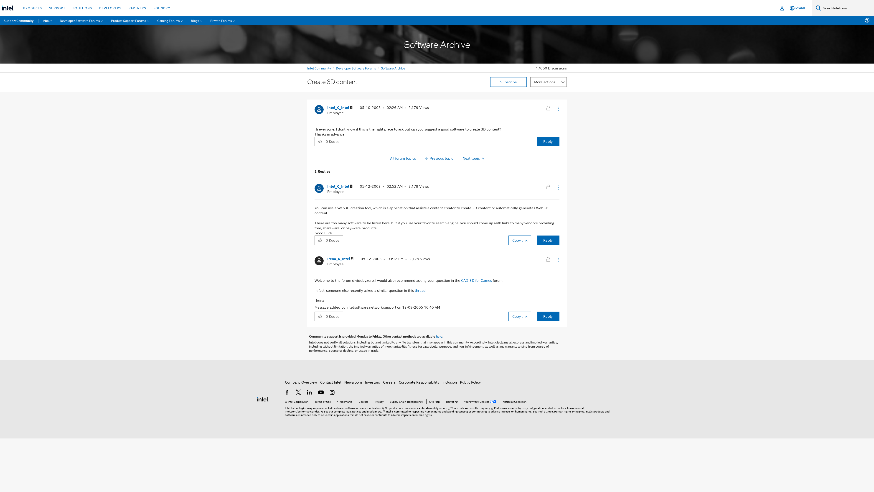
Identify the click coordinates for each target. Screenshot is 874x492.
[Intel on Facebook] (287, 392)
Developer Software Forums (356, 68)
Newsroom (353, 382)
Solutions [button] (82, 7)
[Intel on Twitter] (298, 392)
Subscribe (508, 82)
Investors (372, 382)
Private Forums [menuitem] (221, 20)
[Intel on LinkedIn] (309, 392)
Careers (389, 382)
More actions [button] (544, 82)
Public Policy (470, 382)
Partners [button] (137, 7)
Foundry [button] (161, 7)
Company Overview (301, 382)
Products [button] (32, 7)
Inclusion (449, 382)
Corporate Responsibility (419, 382)
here (439, 336)
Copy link (519, 240)
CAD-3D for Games (476, 280)
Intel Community (319, 68)
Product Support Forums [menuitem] (128, 20)
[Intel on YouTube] (321, 392)
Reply (548, 141)
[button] (557, 108)
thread (420, 290)
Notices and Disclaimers (366, 411)
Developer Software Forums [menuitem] (80, 20)
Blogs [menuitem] (195, 20)
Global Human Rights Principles (565, 411)
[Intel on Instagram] (332, 392)
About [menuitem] (47, 20)
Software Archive (393, 68)
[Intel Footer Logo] (263, 398)
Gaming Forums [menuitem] (168, 20)
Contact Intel (330, 382)
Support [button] (57, 7)
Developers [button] (110, 7)
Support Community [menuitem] (18, 20)
